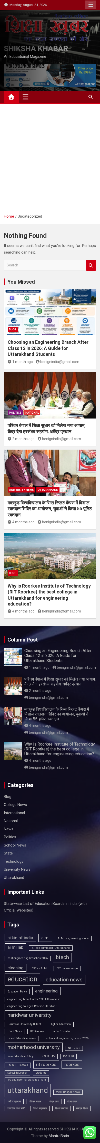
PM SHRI (68, 1056)
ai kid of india (20, 937)
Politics (15, 412)
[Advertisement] (50, 160)
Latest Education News (21, 1038)
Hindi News (14, 1031)
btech (62, 957)
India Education (62, 1031)
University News (21, 489)
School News (15, 845)
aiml (45, 937)
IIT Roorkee (37, 1031)
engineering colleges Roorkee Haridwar (31, 1006)
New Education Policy (20, 1056)
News (8, 829)
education (22, 979)
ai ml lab (15, 947)
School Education (17, 1072)
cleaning (15, 967)
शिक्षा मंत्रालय (40, 1108)
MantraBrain (59, 1135)
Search (91, 265)
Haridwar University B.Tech (24, 1024)
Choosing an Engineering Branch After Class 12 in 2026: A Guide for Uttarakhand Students (48, 348)
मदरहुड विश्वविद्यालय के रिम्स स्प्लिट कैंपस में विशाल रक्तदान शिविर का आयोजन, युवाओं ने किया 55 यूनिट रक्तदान (50, 508)
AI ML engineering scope (73, 938)
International (14, 813)
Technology (13, 861)
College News (15, 804)
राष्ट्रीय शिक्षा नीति (16, 1108)
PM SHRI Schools (17, 1065)
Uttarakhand (48, 489)
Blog (12, 329)
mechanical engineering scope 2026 (66, 1038)
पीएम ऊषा (54, 1101)
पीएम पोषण (72, 1101)
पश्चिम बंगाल (35, 1101)
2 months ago (23, 439)
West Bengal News (68, 1092)
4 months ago (23, 522)
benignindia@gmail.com (59, 362)
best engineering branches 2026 (27, 958)
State (8, 853)
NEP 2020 (74, 1048)
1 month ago (22, 362)
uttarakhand (27, 1090)
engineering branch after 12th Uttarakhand (34, 999)
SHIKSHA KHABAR (36, 48)
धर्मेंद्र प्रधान (14, 1101)
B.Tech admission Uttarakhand (51, 948)
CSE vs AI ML (40, 968)
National (32, 412)
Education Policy (17, 991)
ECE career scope (67, 968)
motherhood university (33, 1047)
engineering (46, 990)
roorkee (71, 1064)
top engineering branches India (26, 1079)
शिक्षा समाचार (61, 1108)
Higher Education (60, 1024)
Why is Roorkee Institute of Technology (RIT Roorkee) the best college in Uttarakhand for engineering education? (59, 749)
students (41, 1072)
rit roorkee (46, 1064)
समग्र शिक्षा (82, 1108)
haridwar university (29, 1015)
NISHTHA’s (48, 1056)
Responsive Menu (90, 5)
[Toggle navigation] (25, 97)
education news (64, 980)
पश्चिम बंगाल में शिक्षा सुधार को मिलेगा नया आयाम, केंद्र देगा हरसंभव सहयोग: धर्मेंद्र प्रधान (60, 681)
